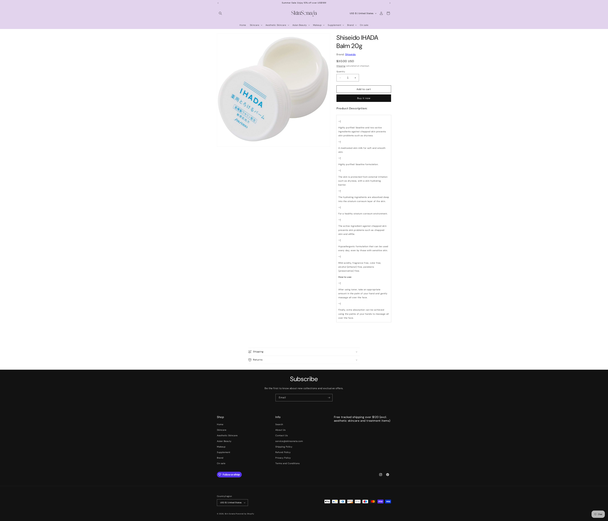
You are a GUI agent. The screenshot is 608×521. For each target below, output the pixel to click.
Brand (220, 457)
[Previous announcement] (218, 3)
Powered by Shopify (245, 514)
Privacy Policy (283, 457)
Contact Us (281, 435)
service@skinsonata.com (289, 441)
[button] (220, 13)
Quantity (340, 71)
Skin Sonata (230, 514)
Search (279, 424)
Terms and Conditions (287, 463)
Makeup (221, 446)
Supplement (223, 452)
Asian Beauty (224, 441)
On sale (221, 463)
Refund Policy (283, 452)
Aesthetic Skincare (227, 435)
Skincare (221, 429)
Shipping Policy (283, 446)
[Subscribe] (328, 397)
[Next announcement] (389, 3)
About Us (280, 429)
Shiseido (350, 54)
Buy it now (363, 98)
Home (220, 424)
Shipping (340, 66)
